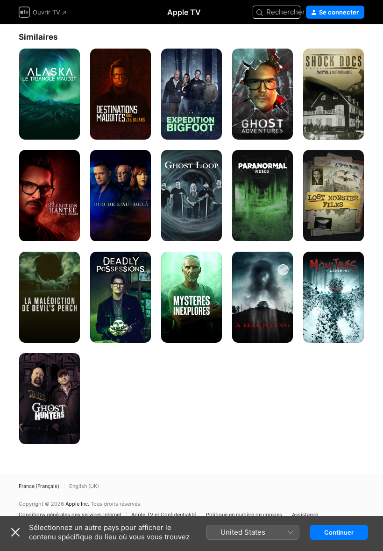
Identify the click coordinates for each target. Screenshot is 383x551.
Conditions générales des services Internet (70, 514)
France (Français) (39, 486)
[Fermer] (15, 532)
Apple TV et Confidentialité (163, 514)
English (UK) (84, 486)
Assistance (305, 514)
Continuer (339, 532)
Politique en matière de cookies (244, 514)
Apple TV (184, 12)
